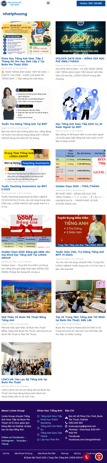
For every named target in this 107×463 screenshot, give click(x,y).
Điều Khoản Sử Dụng (23, 453)
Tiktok (4, 444)
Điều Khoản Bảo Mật (46, 453)
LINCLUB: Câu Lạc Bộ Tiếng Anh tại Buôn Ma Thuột (24, 381)
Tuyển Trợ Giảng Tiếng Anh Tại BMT (24, 124)
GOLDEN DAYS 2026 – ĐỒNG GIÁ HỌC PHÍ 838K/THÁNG (80, 60)
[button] (48, 3)
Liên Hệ (6, 453)
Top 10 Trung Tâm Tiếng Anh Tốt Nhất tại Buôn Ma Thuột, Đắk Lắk (80, 318)
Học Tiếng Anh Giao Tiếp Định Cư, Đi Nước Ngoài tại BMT (79, 125)
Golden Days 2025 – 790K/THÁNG (77, 186)
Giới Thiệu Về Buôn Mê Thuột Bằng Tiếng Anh (23, 318)
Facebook (18, 437)
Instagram (7, 440)
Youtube (21, 440)
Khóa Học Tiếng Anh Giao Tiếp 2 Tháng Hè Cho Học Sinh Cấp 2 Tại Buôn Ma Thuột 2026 (22, 61)
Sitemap (65, 453)
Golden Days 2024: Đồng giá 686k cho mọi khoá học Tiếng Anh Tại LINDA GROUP (25, 254)
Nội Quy (77, 453)
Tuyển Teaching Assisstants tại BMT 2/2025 (24, 188)
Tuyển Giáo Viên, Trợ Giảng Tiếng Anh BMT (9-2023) (80, 253)
